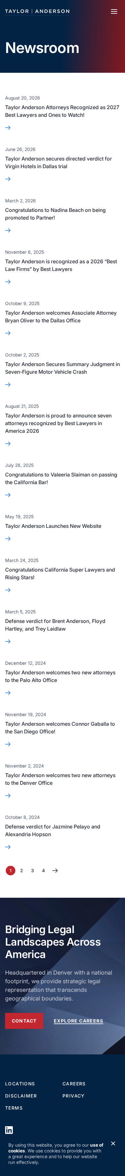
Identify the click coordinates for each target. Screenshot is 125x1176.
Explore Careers (78, 1020)
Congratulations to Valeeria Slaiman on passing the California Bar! (61, 478)
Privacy (74, 1095)
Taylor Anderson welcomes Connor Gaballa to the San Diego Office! (60, 728)
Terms (14, 1108)
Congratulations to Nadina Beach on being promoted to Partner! (55, 214)
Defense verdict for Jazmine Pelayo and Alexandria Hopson (52, 830)
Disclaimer (21, 1095)
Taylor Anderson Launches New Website (53, 526)
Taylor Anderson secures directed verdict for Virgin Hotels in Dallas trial (58, 162)
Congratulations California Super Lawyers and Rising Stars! (60, 573)
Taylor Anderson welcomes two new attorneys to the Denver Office (60, 779)
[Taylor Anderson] (37, 11)
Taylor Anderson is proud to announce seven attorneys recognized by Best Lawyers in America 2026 (58, 423)
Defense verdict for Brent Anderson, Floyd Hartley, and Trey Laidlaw (55, 625)
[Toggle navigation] (114, 11)
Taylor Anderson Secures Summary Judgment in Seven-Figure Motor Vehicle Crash (62, 368)
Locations (20, 1083)
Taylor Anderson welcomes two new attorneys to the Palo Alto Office (60, 676)
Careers (74, 1083)
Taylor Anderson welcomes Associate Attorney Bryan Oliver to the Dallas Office (61, 317)
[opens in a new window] (9, 1129)
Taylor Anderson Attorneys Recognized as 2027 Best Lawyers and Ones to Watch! (62, 111)
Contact (24, 1020)
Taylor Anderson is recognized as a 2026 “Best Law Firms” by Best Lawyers (61, 265)
